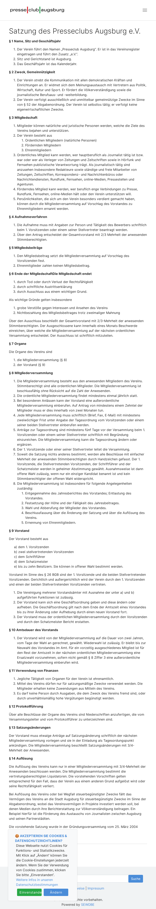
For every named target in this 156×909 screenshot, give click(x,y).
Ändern (56, 892)
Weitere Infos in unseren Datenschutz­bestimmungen (37, 882)
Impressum (96, 888)
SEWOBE (87, 904)
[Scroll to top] (147, 900)
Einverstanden (31, 892)
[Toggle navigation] (145, 10)
